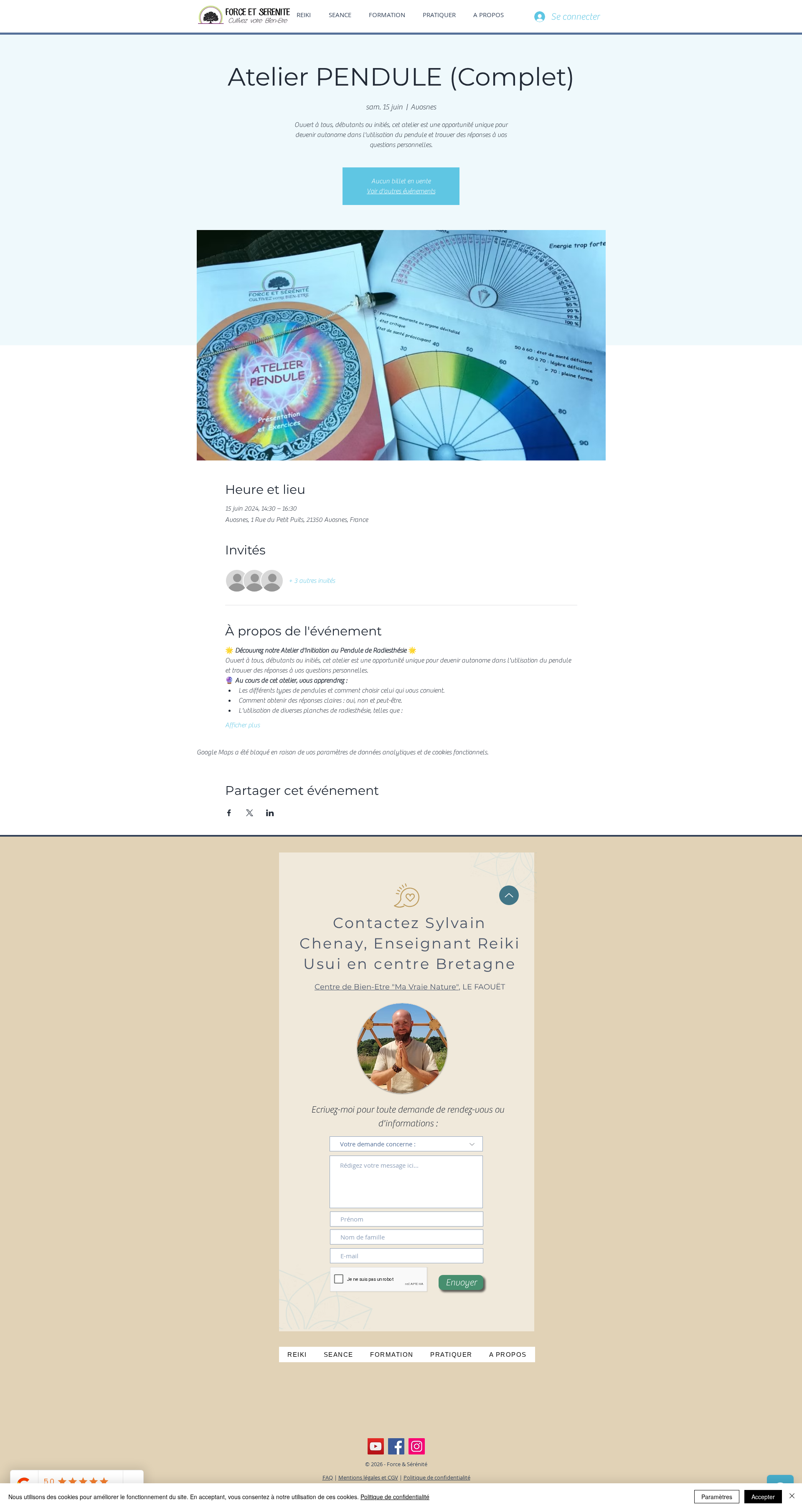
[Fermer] (792, 1496)
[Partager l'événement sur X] (250, 812)
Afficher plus (242, 725)
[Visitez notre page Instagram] (417, 1446)
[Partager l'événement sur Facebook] (229, 812)
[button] (491, 15)
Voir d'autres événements (401, 191)
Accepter (763, 1496)
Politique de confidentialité (437, 1477)
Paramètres (716, 1496)
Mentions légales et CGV (368, 1477)
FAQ (327, 1477)
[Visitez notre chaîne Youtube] (376, 1446)
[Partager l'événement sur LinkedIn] (270, 812)
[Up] (509, 895)
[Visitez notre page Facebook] (396, 1446)
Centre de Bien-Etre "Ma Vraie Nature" (387, 986)
